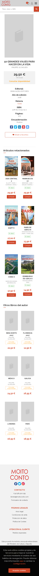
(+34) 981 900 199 (19, 493)
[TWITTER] (19, 483)
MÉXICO (11, 378)
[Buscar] (36, 9)
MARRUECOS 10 (27, 180)
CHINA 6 (11, 277)
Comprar (11, 197)
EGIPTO (11, 228)
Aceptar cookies (19, 570)
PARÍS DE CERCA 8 (27, 229)
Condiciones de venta (19, 515)
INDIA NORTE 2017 (11, 334)
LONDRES (11, 424)
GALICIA (27, 378)
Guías (19, 104)
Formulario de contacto (19, 500)
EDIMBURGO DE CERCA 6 (28, 277)
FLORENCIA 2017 (27, 334)
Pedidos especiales (19, 533)
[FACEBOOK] (15, 483)
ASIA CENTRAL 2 (11, 180)
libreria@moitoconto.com (19, 497)
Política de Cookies (19, 521)
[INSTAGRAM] (23, 483)
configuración (19, 564)
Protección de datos (19, 518)
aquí (21, 561)
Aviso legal (19, 511)
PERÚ (27, 424)
